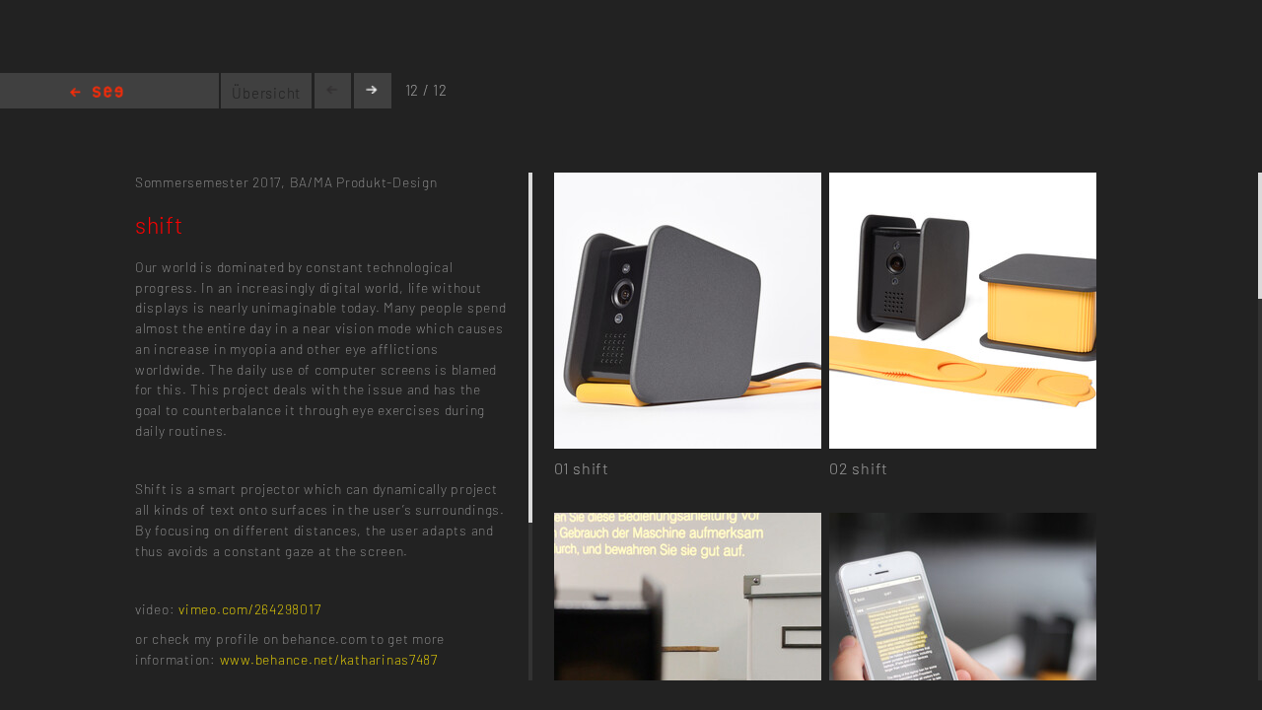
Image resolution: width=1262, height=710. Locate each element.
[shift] (687, 184)
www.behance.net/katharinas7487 (329, 659)
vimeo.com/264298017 (249, 609)
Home (96, 93)
